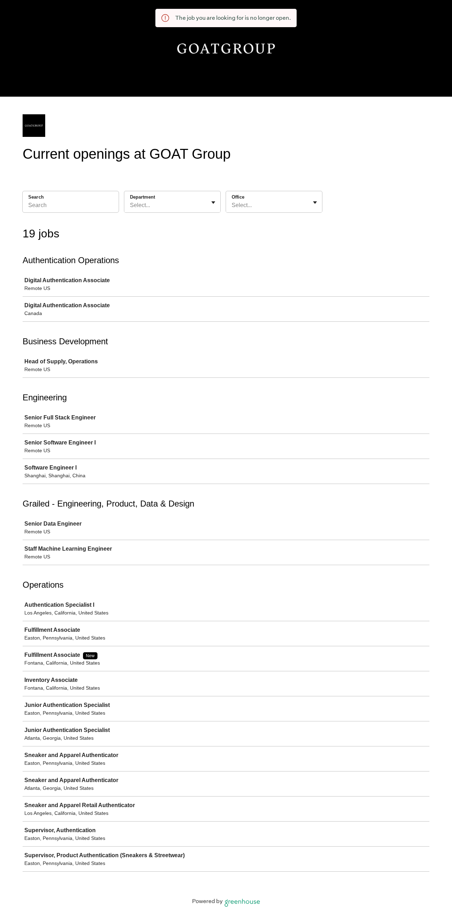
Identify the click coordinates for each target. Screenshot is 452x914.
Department (142, 197)
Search (36, 197)
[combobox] (130, 205)
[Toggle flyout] (213, 202)
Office (238, 197)
